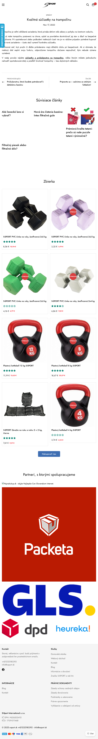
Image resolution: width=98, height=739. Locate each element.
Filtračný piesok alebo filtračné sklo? (14, 147)
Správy (49, 15)
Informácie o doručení (60, 671)
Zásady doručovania (59, 692)
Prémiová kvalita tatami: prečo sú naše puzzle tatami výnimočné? (79, 132)
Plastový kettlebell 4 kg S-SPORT (66, 430)
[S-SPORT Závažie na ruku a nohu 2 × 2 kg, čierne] (25, 405)
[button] (9, 241)
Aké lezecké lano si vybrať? (13, 113)
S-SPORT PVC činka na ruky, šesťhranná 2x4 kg (73, 301)
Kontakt (54, 662)
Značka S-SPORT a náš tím (62, 675)
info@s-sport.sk (8, 664)
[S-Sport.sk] (49, 5)
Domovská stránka (58, 654)
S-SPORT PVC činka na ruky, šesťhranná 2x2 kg (73, 236)
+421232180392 (9, 661)
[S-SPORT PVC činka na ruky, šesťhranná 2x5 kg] (25, 212)
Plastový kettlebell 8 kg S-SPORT (66, 365)
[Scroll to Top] (93, 725)
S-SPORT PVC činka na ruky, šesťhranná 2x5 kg (24, 236)
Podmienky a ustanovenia (61, 697)
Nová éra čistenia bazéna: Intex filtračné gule (48, 113)
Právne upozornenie (59, 701)
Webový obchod (58, 658)
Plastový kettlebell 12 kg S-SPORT (18, 365)
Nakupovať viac (49, 453)
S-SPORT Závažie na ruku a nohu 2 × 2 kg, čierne (22, 432)
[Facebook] (3, 669)
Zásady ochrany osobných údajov (65, 688)
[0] (93, 5)
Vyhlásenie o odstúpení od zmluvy (65, 705)
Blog (53, 667)
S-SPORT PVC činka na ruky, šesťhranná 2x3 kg (24, 301)
